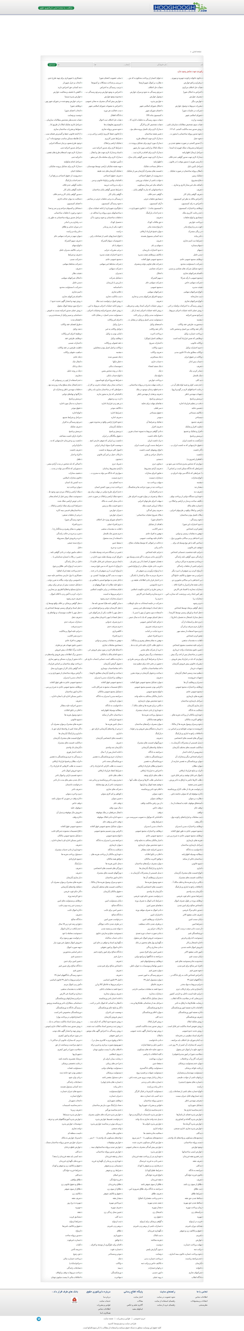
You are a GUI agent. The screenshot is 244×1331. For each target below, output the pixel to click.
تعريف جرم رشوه (74, 598)
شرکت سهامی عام (154, 282)
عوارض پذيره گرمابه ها (192, 1124)
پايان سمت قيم (195, 956)
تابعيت (199, 454)
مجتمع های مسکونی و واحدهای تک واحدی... (184, 1138)
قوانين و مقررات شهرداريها (150, 1105)
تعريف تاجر (76, 789)
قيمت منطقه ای (74, 1133)
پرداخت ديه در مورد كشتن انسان (108, 487)
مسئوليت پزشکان (113, 1073)
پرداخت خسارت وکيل (193, 334)
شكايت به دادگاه (195, 710)
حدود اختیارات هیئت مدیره (110, 254)
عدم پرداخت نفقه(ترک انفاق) (150, 1198)
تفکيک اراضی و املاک (112, 143)
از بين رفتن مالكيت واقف (151, 803)
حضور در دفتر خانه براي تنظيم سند (147, 664)
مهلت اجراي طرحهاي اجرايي (150, 501)
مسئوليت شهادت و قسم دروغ (149, 1073)
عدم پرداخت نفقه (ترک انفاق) (69, 571)
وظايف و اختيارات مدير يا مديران (107, 677)
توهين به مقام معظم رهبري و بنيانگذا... (146, 640)
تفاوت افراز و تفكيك (193, 426)
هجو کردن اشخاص (194, 529)
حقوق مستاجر (156, 413)
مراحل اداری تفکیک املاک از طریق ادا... (65, 124)
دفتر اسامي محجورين (72, 952)
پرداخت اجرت (156, 334)
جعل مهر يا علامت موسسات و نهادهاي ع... (63, 612)
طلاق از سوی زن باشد (193, 1184)
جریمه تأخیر (76, 1249)
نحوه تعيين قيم (196, 970)
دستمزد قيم (76, 956)
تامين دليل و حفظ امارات (151, 1045)
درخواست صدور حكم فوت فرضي (148, 896)
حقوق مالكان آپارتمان (112, 891)
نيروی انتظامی (115, 1054)
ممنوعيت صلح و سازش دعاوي (108, 933)
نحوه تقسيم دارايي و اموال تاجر (68, 775)
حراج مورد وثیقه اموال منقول (69, 306)
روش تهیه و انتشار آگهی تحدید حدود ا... (65, 301)
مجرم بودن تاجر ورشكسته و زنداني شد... (104, 780)
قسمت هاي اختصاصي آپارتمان (108, 738)
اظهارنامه (158, 162)
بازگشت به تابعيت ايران (192, 440)
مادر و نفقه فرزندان (113, 1156)
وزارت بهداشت (155, 1059)
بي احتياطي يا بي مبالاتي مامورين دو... (186, 580)
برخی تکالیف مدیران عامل (70, 250)
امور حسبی (157, 1272)
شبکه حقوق (130, 1328)
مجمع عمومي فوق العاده (111, 682)
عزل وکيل (117, 324)
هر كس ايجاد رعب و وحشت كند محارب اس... (183, 594)
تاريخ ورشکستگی (154, 1007)
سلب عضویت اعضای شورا (110, 78)
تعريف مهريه (116, 1207)
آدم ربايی (158, 547)
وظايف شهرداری (114, 1100)
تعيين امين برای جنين (72, 961)
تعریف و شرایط (74, 254)
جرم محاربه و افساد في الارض (149, 594)
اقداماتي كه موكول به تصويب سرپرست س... (143, 817)
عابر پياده (198, 236)
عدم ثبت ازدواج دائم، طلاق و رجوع (67, 566)
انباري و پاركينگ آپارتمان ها (70, 733)
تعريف (199, 189)
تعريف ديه (198, 492)
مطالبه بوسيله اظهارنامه (111, 710)
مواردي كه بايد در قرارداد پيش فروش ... (185, 659)
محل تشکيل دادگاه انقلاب (151, 998)
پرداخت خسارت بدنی (153, 1258)
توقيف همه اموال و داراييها (151, 784)
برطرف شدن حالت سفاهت (150, 924)
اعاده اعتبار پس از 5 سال (111, 752)
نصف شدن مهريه (155, 1203)
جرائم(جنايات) (75, 1263)
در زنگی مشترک (195, 231)
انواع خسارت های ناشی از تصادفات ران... (185, 1091)
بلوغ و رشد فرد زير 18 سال (69, 924)
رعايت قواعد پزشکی (193, 1068)
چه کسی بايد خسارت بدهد (151, 1096)
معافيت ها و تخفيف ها (152, 1133)
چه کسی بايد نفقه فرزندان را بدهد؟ (66, 1156)
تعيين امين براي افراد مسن (151, 952)
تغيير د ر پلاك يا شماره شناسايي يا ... (66, 557)
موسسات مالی (115, 366)
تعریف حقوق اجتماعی (112, 175)
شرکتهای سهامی (154, 292)
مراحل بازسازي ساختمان (191, 701)
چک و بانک (76, 366)
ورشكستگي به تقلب (153, 756)
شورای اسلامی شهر (193, 115)
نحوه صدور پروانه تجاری (111, 129)
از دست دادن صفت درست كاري (188, 928)
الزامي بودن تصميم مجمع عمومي (148, 687)
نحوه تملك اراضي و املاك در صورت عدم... (104, 496)
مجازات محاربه (155, 994)
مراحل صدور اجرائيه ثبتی (70, 148)
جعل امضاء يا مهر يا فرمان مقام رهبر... (105, 617)
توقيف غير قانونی (195, 547)
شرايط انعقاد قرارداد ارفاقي (109, 770)
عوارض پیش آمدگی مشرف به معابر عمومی (103, 101)
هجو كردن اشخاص (194, 636)
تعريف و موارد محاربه (112, 994)
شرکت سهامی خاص (193, 282)
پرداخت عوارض (195, 222)
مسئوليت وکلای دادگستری (151, 1068)
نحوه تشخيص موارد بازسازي (150, 701)
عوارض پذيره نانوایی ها (152, 1124)
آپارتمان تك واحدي (73, 747)
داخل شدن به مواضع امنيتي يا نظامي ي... (104, 580)
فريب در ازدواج (195, 1221)
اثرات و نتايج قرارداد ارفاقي (190, 770)
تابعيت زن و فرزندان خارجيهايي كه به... (65, 440)
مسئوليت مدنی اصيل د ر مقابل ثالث (106, 315)
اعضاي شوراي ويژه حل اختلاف (108, 519)
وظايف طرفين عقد (73, 338)
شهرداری (117, 1235)
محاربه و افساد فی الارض (70, 994)
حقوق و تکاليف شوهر (112, 1193)
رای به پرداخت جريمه (112, 185)
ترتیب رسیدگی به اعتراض (110, 87)
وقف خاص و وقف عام (112, 822)
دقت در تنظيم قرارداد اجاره (190, 403)
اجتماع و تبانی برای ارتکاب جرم (189, 989)
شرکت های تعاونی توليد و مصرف (148, 264)
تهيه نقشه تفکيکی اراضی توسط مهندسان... (103, 166)
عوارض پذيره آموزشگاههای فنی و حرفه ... (63, 1119)
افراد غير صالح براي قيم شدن (189, 966)
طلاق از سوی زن (114, 1189)
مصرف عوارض (195, 96)
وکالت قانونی (196, 343)
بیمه (119, 1268)
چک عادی (77, 357)
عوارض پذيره (156, 1152)
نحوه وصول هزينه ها (72, 715)
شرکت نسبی (75, 259)
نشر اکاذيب (157, 529)
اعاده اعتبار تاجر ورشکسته (110, 998)
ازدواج (78, 1231)
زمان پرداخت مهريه (194, 1207)
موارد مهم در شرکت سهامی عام (67, 236)
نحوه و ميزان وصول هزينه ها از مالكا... (186, 724)
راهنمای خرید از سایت (166, 1305)
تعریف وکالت (156, 352)
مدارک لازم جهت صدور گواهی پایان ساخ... (144, 157)
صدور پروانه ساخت (73, 1235)
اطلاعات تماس (201, 1297)
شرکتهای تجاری (195, 1272)
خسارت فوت (115, 1249)
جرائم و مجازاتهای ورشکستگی (68, 998)
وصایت (159, 1254)
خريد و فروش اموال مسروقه (69, 538)
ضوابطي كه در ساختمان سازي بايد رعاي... (104, 389)
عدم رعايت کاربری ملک (192, 213)
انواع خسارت (75, 1096)
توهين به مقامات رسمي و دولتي (108, 640)
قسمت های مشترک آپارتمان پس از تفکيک (144, 171)
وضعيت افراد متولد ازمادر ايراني (108, 445)
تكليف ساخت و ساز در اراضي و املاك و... (185, 501)
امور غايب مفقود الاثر (193, 952)
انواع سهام (76, 245)
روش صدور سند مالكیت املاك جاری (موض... (62, 1026)
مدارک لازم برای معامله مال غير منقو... (105, 157)
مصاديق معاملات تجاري (111, 645)
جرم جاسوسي (156, 584)
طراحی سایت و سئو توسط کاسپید (122, 1323)
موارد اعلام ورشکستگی (152, 1012)
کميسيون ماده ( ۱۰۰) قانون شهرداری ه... (145, 208)
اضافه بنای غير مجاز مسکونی (149, 185)
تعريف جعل (76, 617)
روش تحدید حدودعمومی (192, 1031)
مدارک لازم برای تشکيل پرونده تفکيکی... (64, 166)
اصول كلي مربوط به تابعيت (110, 450)
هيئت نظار (76, 273)
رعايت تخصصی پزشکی (71, 1063)
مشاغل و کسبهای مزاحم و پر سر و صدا (64, 208)
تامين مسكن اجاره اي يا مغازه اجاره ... (65, 696)
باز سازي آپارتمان (194, 705)
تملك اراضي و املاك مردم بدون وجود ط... (64, 492)
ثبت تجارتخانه (196, 296)
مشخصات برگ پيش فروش (150, 654)
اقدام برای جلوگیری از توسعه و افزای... (105, 1245)
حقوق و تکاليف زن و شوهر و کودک (66, 1166)
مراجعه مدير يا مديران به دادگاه (108, 696)
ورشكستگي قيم (195, 933)
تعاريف (78, 375)
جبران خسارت (115, 1096)
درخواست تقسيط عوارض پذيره (108, 1119)
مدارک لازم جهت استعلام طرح (149, 138)
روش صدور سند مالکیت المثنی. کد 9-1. (185, 129)
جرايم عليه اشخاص (154, 552)
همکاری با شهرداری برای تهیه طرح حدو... (64, 78)
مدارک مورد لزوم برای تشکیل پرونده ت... (145, 143)
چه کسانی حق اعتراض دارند (69, 87)
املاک (159, 1035)
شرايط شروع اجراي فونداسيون (108, 380)
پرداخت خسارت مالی (72, 1258)
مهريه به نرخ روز (74, 1203)
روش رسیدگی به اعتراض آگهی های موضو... (103, 1031)
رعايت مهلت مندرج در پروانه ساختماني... (145, 385)
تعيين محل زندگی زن (112, 1212)
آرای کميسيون (156, 203)
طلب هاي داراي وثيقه (153, 775)
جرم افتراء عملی (114, 524)
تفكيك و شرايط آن (154, 422)
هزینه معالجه (156, 1240)
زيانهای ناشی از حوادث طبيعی (189, 1077)
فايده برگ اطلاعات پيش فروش (68, 650)
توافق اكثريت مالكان (193, 719)
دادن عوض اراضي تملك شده (69, 501)
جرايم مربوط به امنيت (112, 594)
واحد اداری (157, 1128)
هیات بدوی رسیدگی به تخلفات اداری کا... (145, 120)
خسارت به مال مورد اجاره (70, 403)
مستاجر (198, 417)
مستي (159, 459)
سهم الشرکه (156, 278)
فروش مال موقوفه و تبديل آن (68, 812)
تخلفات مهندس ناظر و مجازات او (67, 389)
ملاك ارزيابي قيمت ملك (152, 505)
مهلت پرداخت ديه (154, 482)
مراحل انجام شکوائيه (72, 162)
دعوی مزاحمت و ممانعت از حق (68, 1045)
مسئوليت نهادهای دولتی (111, 1068)
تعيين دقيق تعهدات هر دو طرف (68, 645)
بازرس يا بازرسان (113, 282)
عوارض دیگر (197, 101)
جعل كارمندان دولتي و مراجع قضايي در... (104, 608)
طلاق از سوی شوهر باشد (151, 1184)
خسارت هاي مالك (194, 505)
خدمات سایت (104, 1301)
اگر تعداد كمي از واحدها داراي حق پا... (65, 729)
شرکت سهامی (115, 268)
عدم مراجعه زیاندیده (194, 1258)
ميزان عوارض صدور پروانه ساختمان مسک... (62, 1142)
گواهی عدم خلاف (155, 194)
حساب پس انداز (195, 361)
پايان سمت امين (195, 919)
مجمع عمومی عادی (113, 259)
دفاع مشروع (197, 180)
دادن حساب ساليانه (113, 938)
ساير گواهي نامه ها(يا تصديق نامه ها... (106, 603)
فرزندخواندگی (115, 1179)
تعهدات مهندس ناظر (193, 394)
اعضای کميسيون (74, 203)
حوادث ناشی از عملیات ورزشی (149, 180)
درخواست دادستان (73, 784)
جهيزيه (78, 1207)
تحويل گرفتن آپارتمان (112, 664)
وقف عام (117, 803)
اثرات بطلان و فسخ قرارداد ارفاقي (66, 761)
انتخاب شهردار (75, 1100)
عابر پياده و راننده (74, 231)
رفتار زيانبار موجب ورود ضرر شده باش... (145, 1077)
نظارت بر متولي (195, 798)
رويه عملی (157, 1277)
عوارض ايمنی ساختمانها (192, 1152)
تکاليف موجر (116, 408)
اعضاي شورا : (156, 519)
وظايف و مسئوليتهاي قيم (151, 961)
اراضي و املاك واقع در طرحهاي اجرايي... (185, 510)
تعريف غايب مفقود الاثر (192, 915)
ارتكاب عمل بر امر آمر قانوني (109, 454)
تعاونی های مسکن (113, 1133)
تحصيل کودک (115, 222)
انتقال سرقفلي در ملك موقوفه (108, 812)
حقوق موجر (76, 408)
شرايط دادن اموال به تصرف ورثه (148, 901)
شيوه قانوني (76, 719)
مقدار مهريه (157, 1207)
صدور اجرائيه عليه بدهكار (70, 705)
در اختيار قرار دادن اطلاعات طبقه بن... (146, 580)
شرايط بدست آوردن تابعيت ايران (148, 445)
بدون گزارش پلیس (154, 1249)
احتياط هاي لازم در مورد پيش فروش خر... (104, 650)
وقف (160, 812)
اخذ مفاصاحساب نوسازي (111, 668)
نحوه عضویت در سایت (166, 1297)
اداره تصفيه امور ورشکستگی (190, 1012)
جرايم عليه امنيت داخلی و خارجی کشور (186, 994)
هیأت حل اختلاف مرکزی (192, 87)
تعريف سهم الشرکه (73, 241)
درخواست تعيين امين (112, 919)
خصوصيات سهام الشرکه (111, 241)
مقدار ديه (198, 487)
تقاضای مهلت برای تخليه (152, 403)
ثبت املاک (157, 1235)
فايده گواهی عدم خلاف (71, 185)
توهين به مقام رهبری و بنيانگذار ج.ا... (66, 529)
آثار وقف (198, 822)
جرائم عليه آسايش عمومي (151, 622)
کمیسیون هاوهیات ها (112, 124)
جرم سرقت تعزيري (153, 626)
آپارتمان (198, 1263)
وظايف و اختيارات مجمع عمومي (189, 687)
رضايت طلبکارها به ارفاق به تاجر (188, 1003)
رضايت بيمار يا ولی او (112, 1059)
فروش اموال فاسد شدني (191, 947)
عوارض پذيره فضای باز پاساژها (189, 1114)
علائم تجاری (116, 292)
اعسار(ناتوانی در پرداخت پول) (69, 1017)
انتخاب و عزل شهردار (72, 83)
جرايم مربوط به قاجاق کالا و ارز (108, 984)
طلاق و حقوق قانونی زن (71, 1184)
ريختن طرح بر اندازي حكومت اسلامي (146, 589)
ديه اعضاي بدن (115, 482)
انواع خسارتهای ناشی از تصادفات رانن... (105, 236)
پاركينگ (158, 733)
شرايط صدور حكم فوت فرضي (189, 896)
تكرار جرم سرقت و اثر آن (191, 626)
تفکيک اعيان (76, 171)
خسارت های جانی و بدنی (151, 1082)
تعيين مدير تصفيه (195, 784)
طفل (79, 459)
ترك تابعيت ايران (155, 440)
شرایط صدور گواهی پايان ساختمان (106, 189)
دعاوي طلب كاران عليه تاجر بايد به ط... (145, 645)
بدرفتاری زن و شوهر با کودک (150, 1166)
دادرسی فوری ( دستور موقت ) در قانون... (185, 162)
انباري (118, 733)
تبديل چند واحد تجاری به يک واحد (148, 1119)
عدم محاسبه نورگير (113, 1110)
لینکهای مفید (137, 1309)
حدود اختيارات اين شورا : (192, 524)
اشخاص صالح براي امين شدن (189, 905)
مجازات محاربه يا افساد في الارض (188, 589)
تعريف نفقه (197, 1161)
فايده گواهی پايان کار (72, 189)
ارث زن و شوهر (114, 399)
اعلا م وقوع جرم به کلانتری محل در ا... (105, 1040)
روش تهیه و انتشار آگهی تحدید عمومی (146, 1031)
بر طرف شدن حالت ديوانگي (109, 924)
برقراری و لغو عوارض (193, 83)
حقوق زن (158, 1217)
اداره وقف (77, 817)
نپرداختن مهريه (115, 1203)
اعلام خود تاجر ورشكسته (151, 789)
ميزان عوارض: (115, 510)
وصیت (159, 1245)
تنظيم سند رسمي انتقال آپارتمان (188, 673)
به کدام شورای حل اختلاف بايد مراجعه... (186, 1040)
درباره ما (106, 1297)
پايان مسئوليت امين (113, 901)
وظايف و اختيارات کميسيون (190, 208)
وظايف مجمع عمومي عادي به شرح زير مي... (62, 687)
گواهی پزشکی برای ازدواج (151, 1221)
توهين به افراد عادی (154, 533)
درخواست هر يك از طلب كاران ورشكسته (185, 789)
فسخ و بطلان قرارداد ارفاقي (150, 766)
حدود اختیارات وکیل (194, 347)
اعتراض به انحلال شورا (192, 92)
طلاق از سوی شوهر (73, 1189)
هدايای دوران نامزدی (193, 1226)
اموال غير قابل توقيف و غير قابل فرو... (186, 775)
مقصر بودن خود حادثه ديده (70, 1073)
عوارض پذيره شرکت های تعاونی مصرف (104, 1114)
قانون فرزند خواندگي (193, 1175)
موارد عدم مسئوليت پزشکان (190, 1063)
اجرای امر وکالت (114, 320)
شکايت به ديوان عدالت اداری (69, 199)
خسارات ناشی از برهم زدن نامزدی (147, 1226)
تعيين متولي (116, 798)
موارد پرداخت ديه (74, 487)
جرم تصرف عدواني (113, 622)
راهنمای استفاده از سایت (165, 1301)
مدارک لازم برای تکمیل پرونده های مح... (145, 129)
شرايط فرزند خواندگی (72, 1170)
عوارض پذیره (156, 101)
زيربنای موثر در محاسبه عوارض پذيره (106, 1124)
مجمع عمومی (156, 287)
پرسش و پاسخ (196, 399)
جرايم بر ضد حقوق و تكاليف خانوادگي (186, 575)
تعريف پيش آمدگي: (154, 510)
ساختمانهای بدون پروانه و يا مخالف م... (105, 213)
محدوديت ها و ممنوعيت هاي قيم (188, 961)
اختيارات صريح (155, 343)
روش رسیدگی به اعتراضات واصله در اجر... (184, 306)
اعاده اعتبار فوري (74, 752)
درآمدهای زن (196, 1212)
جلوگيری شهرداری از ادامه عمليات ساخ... (104, 208)
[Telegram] (39, 1319)
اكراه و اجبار (76, 454)
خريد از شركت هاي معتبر (151, 650)
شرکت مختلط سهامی (72, 264)
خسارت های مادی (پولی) (111, 1082)
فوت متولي (157, 794)
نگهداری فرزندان (155, 1231)
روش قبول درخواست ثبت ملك (108, 301)
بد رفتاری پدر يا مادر (72, 222)
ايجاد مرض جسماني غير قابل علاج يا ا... (105, 561)
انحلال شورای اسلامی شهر (151, 106)
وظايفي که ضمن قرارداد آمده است (187, 338)
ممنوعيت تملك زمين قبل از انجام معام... (64, 496)
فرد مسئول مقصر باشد (111, 1077)
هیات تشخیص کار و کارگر (151, 124)
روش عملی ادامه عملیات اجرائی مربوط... (185, 310)
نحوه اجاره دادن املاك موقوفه (109, 817)
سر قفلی (158, 408)
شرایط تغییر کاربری (113, 138)
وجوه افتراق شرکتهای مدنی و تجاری (147, 296)
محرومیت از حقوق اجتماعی (150, 175)
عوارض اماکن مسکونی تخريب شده (147, 1142)
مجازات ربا (197, 598)
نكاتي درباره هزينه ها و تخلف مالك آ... (146, 705)
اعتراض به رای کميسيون (192, 203)
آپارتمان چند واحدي (113, 747)
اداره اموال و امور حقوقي (111, 947)
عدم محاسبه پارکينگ (153, 1110)
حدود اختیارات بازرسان (152, 250)
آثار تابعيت (197, 450)
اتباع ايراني (76, 445)
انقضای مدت (76, 320)
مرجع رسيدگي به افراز (71, 422)
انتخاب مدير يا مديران (72, 677)
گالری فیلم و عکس (135, 1305)
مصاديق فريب (75, 1217)
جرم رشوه (197, 603)
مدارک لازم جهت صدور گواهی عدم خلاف (185, 157)
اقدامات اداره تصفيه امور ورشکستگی (186, 1007)
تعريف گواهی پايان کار (193, 194)
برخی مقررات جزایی (112, 250)
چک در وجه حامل (74, 371)
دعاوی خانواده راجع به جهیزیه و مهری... (186, 78)
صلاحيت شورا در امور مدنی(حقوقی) (187, 1054)
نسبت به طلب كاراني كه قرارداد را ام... (105, 766)
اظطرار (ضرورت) (194, 459)
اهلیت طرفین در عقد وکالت (69, 347)
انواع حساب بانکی (114, 375)
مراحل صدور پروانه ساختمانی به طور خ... (64, 217)
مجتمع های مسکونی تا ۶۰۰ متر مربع (147, 1138)
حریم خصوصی (139, 1318)
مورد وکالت (157, 347)
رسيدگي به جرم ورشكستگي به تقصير (65, 756)
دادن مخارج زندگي (154, 947)
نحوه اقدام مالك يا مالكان (110, 654)
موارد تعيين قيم (155, 970)
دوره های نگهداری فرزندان (70, 1161)
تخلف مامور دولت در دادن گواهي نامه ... (64, 552)
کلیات (78, 1245)
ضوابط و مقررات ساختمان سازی (67, 129)
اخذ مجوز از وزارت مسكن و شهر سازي (64, 659)
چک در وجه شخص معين (111, 371)
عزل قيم (117, 956)
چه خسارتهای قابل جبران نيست (189, 1096)
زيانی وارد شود (75, 1077)
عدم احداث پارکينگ (73, 180)
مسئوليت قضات (74, 1068)
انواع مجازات (196, 478)
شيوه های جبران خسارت (70, 1091)
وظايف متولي (156, 798)
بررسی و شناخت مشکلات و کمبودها (106, 83)
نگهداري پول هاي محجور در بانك (148, 942)
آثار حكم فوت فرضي (72, 891)
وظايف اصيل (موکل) (153, 338)
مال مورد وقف (115, 808)
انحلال (159, 273)
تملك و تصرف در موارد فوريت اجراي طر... (144, 496)
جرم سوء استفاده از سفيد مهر (189, 631)
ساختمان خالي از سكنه (111, 715)
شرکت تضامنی (155, 268)
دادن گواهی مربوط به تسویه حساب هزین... (144, 431)
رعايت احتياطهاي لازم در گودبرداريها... (186, 389)
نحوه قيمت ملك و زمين (111, 505)
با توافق (118, 1240)
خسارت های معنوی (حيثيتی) (190, 1082)
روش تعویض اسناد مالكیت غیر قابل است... (184, 1026)
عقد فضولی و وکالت (112, 343)
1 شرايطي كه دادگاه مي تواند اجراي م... (186, 473)
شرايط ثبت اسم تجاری (192, 241)
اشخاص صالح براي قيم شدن (109, 966)
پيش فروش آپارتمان (112, 1017)
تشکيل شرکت (115, 278)
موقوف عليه (76, 808)
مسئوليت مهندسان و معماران (189, 1073)
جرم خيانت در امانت (153, 631)
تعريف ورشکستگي (194, 1017)
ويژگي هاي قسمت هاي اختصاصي (188, 738)
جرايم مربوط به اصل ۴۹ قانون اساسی (65, 980)
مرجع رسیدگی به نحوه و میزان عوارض (146, 92)
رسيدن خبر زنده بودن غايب (70, 905)
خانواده (199, 1268)
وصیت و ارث (196, 120)
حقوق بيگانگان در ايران (111, 436)
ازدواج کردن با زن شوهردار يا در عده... (105, 571)
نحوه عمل (198, 138)
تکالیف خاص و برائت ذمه (151, 1263)
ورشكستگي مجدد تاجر (111, 761)
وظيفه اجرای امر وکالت (71, 334)
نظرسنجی (203, 1305)
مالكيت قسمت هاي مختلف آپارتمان (187, 747)
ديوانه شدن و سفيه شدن (111, 928)
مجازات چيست (155, 478)
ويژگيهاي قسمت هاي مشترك (149, 743)
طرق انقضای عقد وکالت (71, 324)
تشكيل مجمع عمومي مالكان (109, 691)
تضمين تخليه (197, 408)
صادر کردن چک (195, 371)
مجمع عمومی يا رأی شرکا (191, 278)
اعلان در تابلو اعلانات (72, 710)
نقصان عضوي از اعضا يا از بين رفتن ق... (145, 561)
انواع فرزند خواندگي (153, 1175)
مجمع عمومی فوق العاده (151, 259)
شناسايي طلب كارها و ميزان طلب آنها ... (145, 780)
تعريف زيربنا (76, 1110)
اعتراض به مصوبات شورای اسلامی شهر (105, 106)
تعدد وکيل (77, 329)
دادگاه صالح (116, 905)
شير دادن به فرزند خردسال (150, 1161)
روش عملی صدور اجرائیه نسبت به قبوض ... (63, 310)
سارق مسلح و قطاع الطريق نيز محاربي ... (63, 589)
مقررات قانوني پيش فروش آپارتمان (187, 664)
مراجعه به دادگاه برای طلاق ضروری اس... (145, 1189)
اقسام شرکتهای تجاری (192, 273)
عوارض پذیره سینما (73, 96)
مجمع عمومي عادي (194, 691)
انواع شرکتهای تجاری (193, 301)
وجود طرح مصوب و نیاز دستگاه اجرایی (65, 143)
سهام (199, 250)
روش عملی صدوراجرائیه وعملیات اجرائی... (103, 310)
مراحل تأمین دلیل (195, 166)
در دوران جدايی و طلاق (71, 227)
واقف (199, 812)
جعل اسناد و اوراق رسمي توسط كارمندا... (185, 612)
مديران (118, 273)
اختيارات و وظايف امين (152, 919)
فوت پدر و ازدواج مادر (193, 227)
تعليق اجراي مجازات (153, 473)
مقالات (140, 1301)
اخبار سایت (138, 1297)
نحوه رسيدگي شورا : (72, 519)
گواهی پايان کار (115, 194)
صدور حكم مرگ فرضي (192, 910)
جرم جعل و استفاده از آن (191, 622)
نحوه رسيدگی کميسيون (111, 203)
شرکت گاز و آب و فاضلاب (191, 1059)
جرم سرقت (76, 626)
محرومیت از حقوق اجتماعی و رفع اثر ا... (64, 175)
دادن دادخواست (155, 1040)
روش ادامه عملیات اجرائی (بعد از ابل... (146, 310)
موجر (159, 417)
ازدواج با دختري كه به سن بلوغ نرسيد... (105, 566)
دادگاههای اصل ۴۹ (194, 980)
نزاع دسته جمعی (74, 543)
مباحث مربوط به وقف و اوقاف (68, 1272)
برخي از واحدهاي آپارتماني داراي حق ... (105, 729)
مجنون (118, 459)
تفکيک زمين (197, 175)
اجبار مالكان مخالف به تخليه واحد (148, 696)
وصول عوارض (156, 96)
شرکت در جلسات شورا (192, 110)
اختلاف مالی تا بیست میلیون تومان (107, 1049)
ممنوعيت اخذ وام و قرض (191, 938)
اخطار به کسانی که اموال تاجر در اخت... (105, 1003)
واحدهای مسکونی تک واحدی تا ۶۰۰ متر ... (104, 1138)
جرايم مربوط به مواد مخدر (191, 984)
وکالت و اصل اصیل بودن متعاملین (107, 347)
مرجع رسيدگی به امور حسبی (150, 975)
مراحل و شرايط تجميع (72, 417)
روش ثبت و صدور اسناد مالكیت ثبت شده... (103, 1026)
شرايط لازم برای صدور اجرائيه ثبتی (106, 148)
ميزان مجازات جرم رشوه (110, 598)
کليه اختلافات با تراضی (152, 1054)
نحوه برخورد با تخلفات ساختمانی (67, 213)
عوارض (199, 1240)
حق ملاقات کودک (154, 222)
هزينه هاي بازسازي (194, 696)
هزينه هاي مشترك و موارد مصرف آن (66, 724)
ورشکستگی (116, 1272)
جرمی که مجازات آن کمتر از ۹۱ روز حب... (184, 1045)
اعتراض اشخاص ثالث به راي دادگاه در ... (185, 975)
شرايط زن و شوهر (113, 1170)
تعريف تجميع (197, 422)
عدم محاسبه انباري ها (193, 1110)
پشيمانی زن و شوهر (112, 1166)
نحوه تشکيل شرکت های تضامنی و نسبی (185, 268)
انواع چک (158, 375)
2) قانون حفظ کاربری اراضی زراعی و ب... (104, 134)
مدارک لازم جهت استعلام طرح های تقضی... (63, 152)
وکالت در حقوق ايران (193, 357)
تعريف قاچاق (156, 984)
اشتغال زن (157, 1212)
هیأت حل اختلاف (155, 87)
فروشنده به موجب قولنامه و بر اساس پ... (184, 729)
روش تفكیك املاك (194, 1021)
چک (160, 371)
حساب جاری (156, 361)
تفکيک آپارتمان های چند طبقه (109, 171)
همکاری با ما (105, 1313)
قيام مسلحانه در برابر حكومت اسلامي (105, 589)
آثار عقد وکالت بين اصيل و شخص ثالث (186, 329)
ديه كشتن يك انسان (73, 482)
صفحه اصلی (196, 52)
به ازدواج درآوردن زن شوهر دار (149, 571)
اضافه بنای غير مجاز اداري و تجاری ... (187, 185)
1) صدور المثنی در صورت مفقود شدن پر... (184, 143)
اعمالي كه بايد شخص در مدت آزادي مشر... (63, 464)
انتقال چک (77, 361)
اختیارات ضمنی (74, 343)
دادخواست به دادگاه (113, 705)
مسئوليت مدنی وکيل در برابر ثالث (147, 315)
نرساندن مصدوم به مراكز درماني (188, 561)
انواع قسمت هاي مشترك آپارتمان (67, 738)
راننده (119, 231)
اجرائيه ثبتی (76, 157)
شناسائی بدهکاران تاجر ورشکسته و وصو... (63, 1003)
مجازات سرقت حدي (72, 622)
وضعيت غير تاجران (113, 1012)
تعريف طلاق (157, 1193)
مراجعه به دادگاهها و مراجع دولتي (148, 956)
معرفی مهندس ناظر (193, 1100)
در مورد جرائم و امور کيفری (69, 1035)
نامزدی (199, 1235)
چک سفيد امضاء (155, 366)
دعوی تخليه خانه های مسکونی (149, 1049)
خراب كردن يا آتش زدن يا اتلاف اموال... (65, 594)
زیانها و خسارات (155, 1268)
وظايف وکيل (116, 338)
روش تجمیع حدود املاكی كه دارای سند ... (104, 1021)
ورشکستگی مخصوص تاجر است (67, 1012)
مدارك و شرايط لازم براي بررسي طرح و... (144, 659)
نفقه (79, 1212)
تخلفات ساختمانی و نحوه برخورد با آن (105, 217)
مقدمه (199, 320)
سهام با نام (116, 245)
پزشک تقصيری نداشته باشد (70, 1059)
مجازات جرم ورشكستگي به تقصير (107, 756)
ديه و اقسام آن (156, 492)
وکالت (118, 1263)
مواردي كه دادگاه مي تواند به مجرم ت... (105, 473)
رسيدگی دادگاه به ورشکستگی (68, 1007)
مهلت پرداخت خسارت (193, 1245)
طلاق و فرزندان (114, 1184)
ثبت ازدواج (116, 1221)
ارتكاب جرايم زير (155, 928)
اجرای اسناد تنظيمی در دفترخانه (189, 1035)
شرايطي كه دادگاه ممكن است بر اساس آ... (184, 468)
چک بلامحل (197, 375)
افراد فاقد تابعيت (155, 436)
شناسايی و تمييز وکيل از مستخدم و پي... (64, 315)
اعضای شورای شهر (154, 110)
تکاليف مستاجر (195, 413)
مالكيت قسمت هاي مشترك (69, 743)
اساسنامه (117, 287)
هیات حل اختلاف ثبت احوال (110, 120)
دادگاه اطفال (116, 115)
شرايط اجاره (116, 413)
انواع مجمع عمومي (154, 691)
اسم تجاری (76, 292)
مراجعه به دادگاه (155, 752)
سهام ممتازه (196, 245)
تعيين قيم (77, 970)
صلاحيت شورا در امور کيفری (69, 1049)
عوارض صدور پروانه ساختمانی (108, 1152)
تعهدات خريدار (196, 668)
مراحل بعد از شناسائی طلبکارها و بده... (145, 1003)
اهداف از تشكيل (155, 524)
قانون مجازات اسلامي (72, 478)
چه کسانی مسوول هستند (151, 236)
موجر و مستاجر (114, 1254)
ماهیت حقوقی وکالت (72, 352)
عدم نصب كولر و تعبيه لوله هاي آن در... (186, 385)
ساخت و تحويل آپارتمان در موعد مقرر (146, 673)
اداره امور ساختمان (73, 691)
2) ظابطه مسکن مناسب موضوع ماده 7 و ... (63, 138)
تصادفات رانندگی (74, 1082)
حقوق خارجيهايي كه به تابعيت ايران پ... (185, 445)
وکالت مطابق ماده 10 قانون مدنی (188, 352)
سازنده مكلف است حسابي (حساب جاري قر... (102, 659)
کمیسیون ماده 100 (154, 115)
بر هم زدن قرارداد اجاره (111, 403)
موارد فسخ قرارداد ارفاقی (151, 231)
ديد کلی (199, 380)
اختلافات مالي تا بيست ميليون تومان (66, 1277)
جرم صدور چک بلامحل (112, 533)
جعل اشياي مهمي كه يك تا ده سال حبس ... (144, 617)
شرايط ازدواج (75, 1221)
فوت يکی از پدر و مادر (112, 227)
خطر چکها (117, 361)
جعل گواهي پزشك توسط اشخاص (188, 608)
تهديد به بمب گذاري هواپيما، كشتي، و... (105, 575)
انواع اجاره (76, 413)
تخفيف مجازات (75, 473)
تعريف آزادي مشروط (153, 468)
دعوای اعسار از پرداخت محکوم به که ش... (144, 78)
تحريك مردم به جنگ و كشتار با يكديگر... (145, 575)
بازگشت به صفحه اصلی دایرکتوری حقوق (56, 8)
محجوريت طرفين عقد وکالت (190, 324)
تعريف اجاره (116, 417)
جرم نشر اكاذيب (74, 636)
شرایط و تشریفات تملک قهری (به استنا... (185, 148)
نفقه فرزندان (156, 1179)
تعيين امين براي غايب (112, 910)
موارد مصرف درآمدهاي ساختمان (148, 724)
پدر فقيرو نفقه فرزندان (192, 1156)
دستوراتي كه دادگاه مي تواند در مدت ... (65, 468)
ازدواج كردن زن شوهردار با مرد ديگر (187, 571)
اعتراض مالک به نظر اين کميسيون (188, 199)
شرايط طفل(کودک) (153, 1170)
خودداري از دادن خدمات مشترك (149, 710)
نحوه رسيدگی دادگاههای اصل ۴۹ (67, 975)
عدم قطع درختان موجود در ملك (149, 389)
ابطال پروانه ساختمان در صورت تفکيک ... (185, 171)
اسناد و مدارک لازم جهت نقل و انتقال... (105, 152)
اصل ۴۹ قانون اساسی (112, 980)
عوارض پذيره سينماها (72, 1114)
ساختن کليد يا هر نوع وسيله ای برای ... (186, 543)
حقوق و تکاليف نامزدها (71, 1226)
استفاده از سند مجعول (112, 538)
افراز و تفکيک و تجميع (193, 431)
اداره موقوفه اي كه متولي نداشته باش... (186, 794)
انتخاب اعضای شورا (73, 110)
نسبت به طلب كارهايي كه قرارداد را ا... (65, 766)
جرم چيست (116, 478)
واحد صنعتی (116, 1128)
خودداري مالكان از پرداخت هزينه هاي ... (186, 715)
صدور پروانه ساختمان (153, 1100)
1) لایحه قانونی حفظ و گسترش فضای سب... (62, 134)
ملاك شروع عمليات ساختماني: (149, 515)
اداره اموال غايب (74, 910)
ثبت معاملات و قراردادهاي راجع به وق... (186, 817)
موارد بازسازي (115, 701)
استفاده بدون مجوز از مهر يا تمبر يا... (146, 612)
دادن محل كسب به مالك (111, 501)
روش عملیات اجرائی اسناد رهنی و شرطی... (143, 306)
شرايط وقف (156, 822)
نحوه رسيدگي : (196, 519)
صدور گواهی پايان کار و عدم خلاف (67, 194)
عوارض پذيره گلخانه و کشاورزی (188, 1119)
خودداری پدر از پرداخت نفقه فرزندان (147, 1156)
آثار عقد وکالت (155, 329)
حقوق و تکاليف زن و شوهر (191, 1231)
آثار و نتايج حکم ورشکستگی (109, 1007)
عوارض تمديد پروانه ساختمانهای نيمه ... (105, 1147)
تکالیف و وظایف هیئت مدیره (150, 254)
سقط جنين (116, 543)
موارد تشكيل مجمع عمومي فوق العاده (146, 682)
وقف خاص (76, 803)
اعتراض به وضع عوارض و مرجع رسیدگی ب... (102, 92)
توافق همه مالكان (154, 719)
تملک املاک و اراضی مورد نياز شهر (147, 148)
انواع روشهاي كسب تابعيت (150, 450)
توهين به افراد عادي (73, 640)
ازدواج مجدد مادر (155, 227)
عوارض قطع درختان (72, 1147)
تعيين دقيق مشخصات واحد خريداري (187, 650)
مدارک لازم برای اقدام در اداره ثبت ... (146, 152)
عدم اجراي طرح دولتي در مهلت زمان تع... (104, 492)
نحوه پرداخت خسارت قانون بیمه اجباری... (185, 1254)
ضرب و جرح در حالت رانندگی (68, 533)
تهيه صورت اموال (74, 947)
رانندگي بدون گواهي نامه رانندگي (188, 557)
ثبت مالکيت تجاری (113, 296)
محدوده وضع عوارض (112, 96)
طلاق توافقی (75, 1179)
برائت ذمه (198, 1249)
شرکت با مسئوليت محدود (191, 264)
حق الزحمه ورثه (74, 896)
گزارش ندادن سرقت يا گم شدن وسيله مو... (144, 557)
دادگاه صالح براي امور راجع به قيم (107, 952)
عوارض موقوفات (114, 1142)
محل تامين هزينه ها (113, 724)
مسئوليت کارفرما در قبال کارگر (148, 1091)
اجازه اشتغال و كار (194, 942)
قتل (79, 547)
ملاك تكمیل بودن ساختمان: (191, 515)
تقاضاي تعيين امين (154, 905)
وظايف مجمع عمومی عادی (191, 259)
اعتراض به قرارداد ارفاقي (151, 770)
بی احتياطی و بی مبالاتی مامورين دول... (185, 538)
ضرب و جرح (116, 547)
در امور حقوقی (115, 1035)
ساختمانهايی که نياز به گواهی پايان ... (146, 189)
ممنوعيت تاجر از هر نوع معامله (108, 784)
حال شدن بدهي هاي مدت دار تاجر (67, 780)
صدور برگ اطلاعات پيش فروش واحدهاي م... (62, 654)
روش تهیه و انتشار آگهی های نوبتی (66, 1031)
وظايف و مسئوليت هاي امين (69, 901)
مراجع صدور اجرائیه (194, 315)
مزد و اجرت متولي (73, 794)
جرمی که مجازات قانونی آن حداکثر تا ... (65, 1040)
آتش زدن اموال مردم (72, 984)
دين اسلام (117, 1175)
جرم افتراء (76, 524)
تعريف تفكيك (75, 426)
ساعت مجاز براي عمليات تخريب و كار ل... (103, 385)
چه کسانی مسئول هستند (70, 1086)
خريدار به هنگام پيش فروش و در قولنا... (145, 729)
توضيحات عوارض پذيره (71, 1124)
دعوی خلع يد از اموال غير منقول (189, 1049)
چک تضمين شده (114, 357)
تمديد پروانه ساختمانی (193, 1142)
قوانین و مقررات (103, 1305)
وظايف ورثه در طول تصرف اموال (188, 901)
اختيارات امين (156, 915)
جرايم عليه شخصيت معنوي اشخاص (187, 645)
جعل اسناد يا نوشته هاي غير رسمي (147, 608)
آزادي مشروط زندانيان (112, 468)
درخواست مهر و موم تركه (70, 938)
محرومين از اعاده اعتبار (192, 752)
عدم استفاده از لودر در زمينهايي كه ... (65, 380)
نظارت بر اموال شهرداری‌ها (150, 83)
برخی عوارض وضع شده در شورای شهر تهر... (62, 101)
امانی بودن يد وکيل (113, 334)
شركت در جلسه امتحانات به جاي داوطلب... (144, 603)
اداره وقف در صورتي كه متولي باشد (66, 798)
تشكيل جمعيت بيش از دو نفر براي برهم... (64, 584)
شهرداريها (77, 1054)
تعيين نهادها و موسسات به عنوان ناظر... (145, 966)
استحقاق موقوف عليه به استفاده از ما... (186, 803)
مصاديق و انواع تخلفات (192, 217)
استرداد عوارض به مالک (71, 1138)
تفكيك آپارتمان (115, 426)
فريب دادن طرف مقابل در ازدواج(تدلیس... (144, 566)
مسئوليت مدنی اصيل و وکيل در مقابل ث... (144, 320)
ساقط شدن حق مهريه (193, 1203)
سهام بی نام (157, 245)
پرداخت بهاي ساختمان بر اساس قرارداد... (64, 664)
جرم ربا (158, 598)
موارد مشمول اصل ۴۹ (153, 980)
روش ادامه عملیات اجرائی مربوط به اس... (104, 306)
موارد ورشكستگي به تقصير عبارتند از (186, 761)
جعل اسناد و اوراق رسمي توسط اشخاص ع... (62, 608)
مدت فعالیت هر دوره (112, 110)
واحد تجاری (76, 1128)
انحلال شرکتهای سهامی (71, 278)
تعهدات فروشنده (195, 677)
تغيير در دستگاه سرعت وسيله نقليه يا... (105, 552)
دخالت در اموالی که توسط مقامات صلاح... (144, 543)
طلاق (119, 1231)
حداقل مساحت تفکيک (153, 166)
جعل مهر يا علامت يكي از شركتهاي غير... (104, 612)
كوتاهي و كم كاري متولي (111, 794)
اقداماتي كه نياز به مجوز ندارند (109, 394)
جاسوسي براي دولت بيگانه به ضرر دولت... (63, 580)
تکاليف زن (76, 1193)
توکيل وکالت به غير (113, 329)
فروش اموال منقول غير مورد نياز (67, 942)
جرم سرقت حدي (114, 626)
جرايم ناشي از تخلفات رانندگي (189, 566)
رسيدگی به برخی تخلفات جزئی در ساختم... (103, 199)
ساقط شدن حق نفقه (193, 1198)
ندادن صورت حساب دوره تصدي (149, 933)
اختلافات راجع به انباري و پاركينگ (188, 733)
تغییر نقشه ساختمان (153, 134)
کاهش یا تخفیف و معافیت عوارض (67, 92)
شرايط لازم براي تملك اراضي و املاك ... (65, 505)
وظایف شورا (75, 106)
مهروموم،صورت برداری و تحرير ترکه (106, 1045)
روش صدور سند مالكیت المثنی (149, 1026)
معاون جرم (157, 464)
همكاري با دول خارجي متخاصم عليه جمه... (63, 575)
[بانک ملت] (74, 1300)
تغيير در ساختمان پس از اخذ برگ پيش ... (185, 654)
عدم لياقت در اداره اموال (70, 928)
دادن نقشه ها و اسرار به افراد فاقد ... (187, 584)
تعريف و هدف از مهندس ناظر (149, 394)
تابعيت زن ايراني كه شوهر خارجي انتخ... (105, 440)
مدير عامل (197, 254)
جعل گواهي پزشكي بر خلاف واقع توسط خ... (63, 603)
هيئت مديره (197, 287)
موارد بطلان (197, 766)
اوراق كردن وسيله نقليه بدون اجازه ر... (105, 557)
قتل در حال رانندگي (73, 561)
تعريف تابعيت (75, 450)
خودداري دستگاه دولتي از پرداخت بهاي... (185, 496)
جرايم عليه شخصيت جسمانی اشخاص (186, 552)
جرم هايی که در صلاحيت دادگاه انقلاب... (186, 998)
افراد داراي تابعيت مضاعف (70, 436)
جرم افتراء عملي (155, 636)
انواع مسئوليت (115, 1091)
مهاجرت (117, 1277)
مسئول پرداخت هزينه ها (152, 715)
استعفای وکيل (156, 324)
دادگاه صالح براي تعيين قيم (70, 966)
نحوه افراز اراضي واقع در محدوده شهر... (104, 422)
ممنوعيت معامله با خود (71, 933)
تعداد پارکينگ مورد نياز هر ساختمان (106, 1105)
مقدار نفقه (117, 1198)
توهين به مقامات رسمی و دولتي (189, 533)
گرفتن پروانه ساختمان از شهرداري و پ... (64, 673)
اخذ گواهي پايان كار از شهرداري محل (66, 668)
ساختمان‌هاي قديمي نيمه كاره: (68, 510)
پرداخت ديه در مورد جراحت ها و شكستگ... (144, 487)
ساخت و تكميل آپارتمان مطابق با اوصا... (104, 673)
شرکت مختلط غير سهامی (110, 264)
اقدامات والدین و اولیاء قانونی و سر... (105, 180)
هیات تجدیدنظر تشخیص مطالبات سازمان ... (63, 120)
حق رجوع (77, 1254)
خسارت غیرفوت (74, 1240)
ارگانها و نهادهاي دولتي (71, 394)
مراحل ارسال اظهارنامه (192, 152)
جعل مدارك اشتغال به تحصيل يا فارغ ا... (185, 617)
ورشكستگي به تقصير (153, 761)
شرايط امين (197, 924)
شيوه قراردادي (115, 719)
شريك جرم (116, 464)
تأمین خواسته (115, 162)
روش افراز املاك (155, 1021)
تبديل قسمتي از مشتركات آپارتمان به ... (185, 743)
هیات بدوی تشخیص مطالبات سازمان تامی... (183, 124)
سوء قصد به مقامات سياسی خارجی (147, 989)
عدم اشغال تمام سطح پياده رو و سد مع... (64, 385)
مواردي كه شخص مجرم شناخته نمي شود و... (183, 464)
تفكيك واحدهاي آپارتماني (152, 747)
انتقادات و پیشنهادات (199, 1301)
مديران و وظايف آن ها (193, 682)
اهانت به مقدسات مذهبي (192, 640)
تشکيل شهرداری (195, 1105)
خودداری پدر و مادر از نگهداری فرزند (106, 1161)
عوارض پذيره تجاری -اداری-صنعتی (188, 1128)
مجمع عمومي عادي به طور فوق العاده (65, 682)
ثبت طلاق (198, 1189)
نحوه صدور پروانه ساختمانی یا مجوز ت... (185, 134)
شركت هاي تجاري (113, 789)
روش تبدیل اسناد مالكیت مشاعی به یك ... (64, 1021)
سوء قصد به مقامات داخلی (110, 989)
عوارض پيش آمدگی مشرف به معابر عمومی (144, 1147)
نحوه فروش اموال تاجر (71, 770)
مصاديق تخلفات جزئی (153, 199)
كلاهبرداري (116, 631)
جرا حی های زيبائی (113, 1063)
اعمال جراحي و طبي (153, 454)
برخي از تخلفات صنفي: (71, 515)
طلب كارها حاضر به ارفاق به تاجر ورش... (185, 780)
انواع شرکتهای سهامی (193, 292)
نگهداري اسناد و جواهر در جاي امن (107, 942)
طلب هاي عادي (115, 775)
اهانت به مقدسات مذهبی (111, 529)
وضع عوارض (197, 1147)
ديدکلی (199, 1133)
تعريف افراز (157, 426)
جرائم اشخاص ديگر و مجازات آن (188, 756)
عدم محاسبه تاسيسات (71, 1105)
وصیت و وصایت (74, 115)
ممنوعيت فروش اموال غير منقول (148, 938)
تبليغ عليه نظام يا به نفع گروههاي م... (106, 584)
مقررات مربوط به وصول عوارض (188, 106)
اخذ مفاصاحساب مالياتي (152, 668)
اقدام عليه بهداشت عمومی (151, 538)
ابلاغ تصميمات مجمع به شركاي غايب (106, 687)
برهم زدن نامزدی (114, 1226)
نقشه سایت (108, 1318)
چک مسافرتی (156, 357)
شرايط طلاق (196, 1193)
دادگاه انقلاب (197, 1277)
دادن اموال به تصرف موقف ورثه (149, 910)
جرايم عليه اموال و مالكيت (70, 631)
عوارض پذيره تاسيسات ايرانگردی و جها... (145, 1114)
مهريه (199, 1217)
